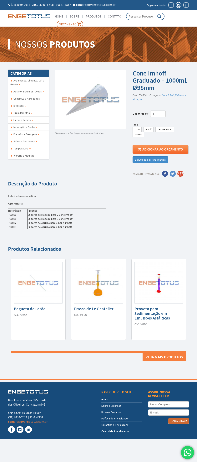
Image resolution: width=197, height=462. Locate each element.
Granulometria (21, 113)
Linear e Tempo (22, 120)
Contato (114, 16)
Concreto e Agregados (26, 98)
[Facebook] (171, 5)
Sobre (74, 16)
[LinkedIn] (186, 5)
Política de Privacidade (114, 418)
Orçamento (68, 24)
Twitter (173, 174)
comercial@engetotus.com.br (95, 5)
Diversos (18, 105)
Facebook (165, 174)
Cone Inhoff (168, 95)
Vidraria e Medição (23, 155)
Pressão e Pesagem (24, 134)
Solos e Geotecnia (23, 141)
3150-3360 (39, 5)
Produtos (93, 16)
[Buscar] (159, 16)
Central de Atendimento (115, 431)
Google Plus (180, 174)
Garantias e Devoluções (115, 425)
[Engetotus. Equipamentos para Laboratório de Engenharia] (28, 16)
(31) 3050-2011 (20, 5)
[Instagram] (179, 5)
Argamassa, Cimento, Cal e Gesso (27, 82)
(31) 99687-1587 (60, 5)
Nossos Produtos (111, 412)
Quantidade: (141, 113)
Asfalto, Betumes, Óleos (27, 91)
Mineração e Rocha (24, 127)
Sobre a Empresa (111, 405)
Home (59, 16)
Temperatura (20, 148)
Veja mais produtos (164, 357)
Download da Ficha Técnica (150, 159)
